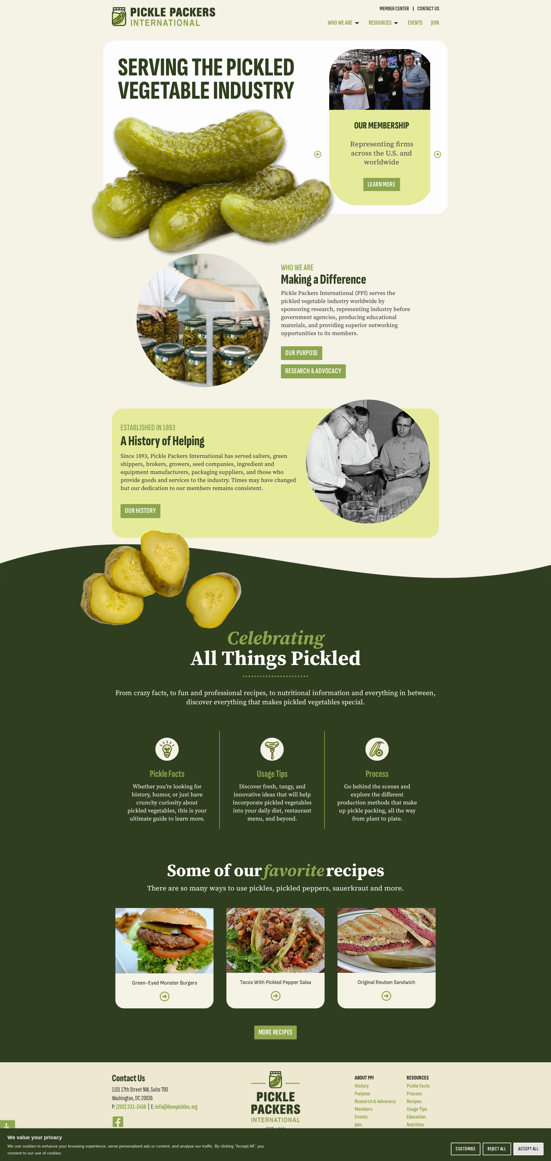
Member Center (394, 8)
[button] (7, 1127)
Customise (466, 1149)
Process (377, 774)
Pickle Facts (167, 774)
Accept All (528, 1149)
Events (361, 1117)
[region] (275, 1144)
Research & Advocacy (375, 1101)
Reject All (497, 1149)
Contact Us (428, 8)
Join (358, 1124)
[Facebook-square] (118, 1122)
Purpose (362, 1093)
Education (416, 1117)
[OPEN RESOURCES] (396, 23)
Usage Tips (272, 774)
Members (363, 1109)
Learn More (378, 184)
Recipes (414, 1101)
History (362, 1086)
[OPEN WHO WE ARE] (357, 23)
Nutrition (415, 1124)
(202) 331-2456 (131, 1107)
